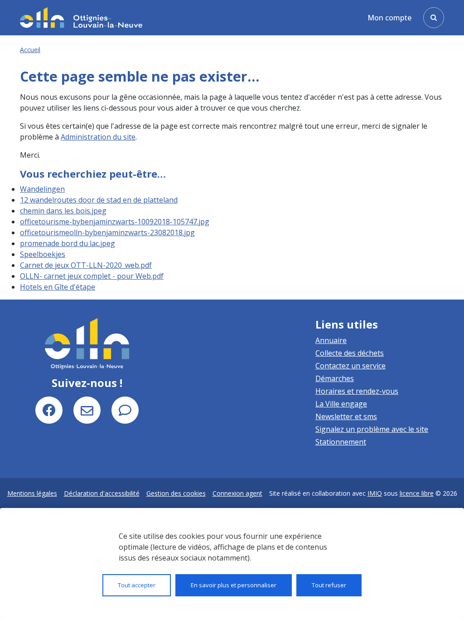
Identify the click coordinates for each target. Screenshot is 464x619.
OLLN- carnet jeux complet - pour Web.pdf (92, 276)
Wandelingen (42, 189)
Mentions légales (32, 493)
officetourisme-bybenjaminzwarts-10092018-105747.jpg (114, 222)
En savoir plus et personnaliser (233, 585)
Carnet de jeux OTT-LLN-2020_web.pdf (86, 265)
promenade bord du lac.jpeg (67, 243)
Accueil (30, 49)
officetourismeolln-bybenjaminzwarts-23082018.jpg (107, 232)
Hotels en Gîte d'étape (57, 287)
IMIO (374, 493)
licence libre (417, 493)
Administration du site (98, 137)
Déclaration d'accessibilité (102, 493)
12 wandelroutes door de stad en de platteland (99, 200)
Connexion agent (237, 493)
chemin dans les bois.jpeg (63, 211)
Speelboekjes (42, 254)
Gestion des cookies (176, 493)
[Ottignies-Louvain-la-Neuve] (81, 17)
